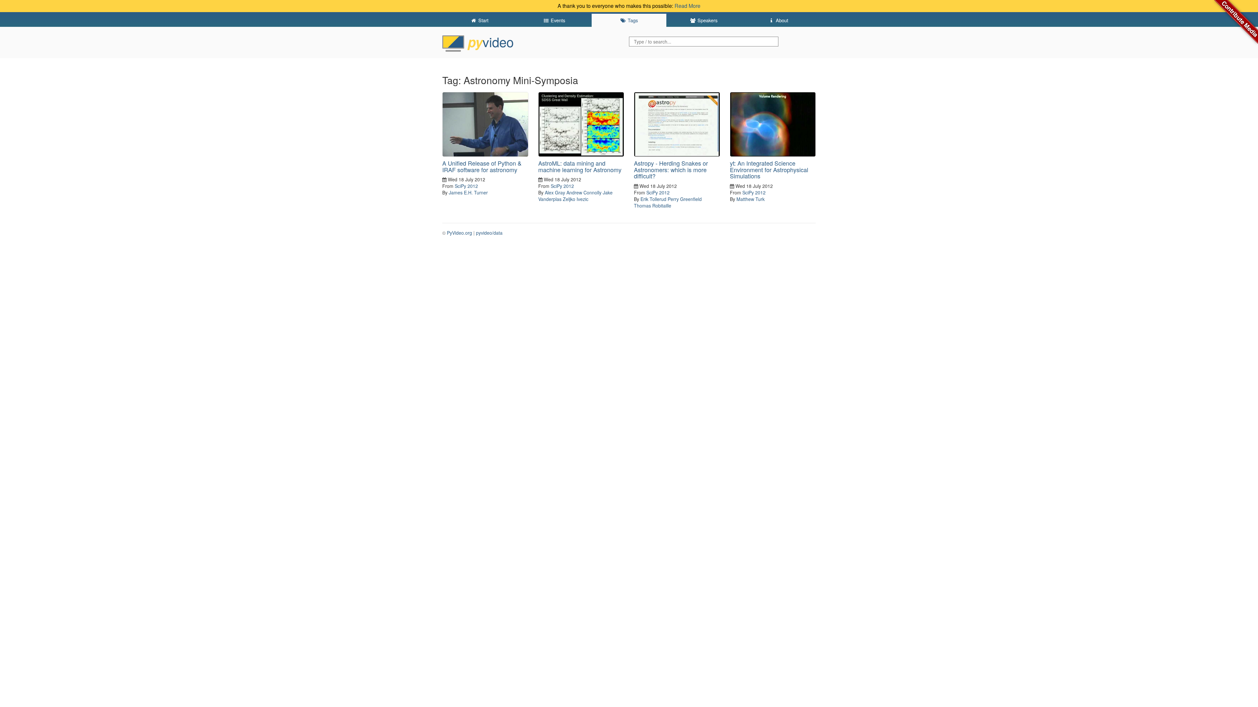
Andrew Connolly (583, 192)
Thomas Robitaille (652, 205)
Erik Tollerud (653, 199)
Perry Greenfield (685, 199)
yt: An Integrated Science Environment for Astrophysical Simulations (769, 169)
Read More (687, 5)
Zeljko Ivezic (575, 199)
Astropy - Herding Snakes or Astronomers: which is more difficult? (671, 169)
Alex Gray (555, 192)
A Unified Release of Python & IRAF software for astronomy (482, 166)
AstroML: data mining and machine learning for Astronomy (579, 166)
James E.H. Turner (468, 192)
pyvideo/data (489, 232)
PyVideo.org (459, 232)
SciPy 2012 (466, 186)
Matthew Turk (750, 199)
